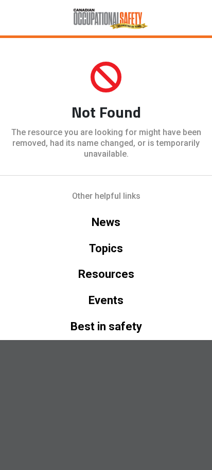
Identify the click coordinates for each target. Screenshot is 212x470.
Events (106, 300)
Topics (106, 248)
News (106, 222)
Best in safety (106, 326)
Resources (106, 274)
